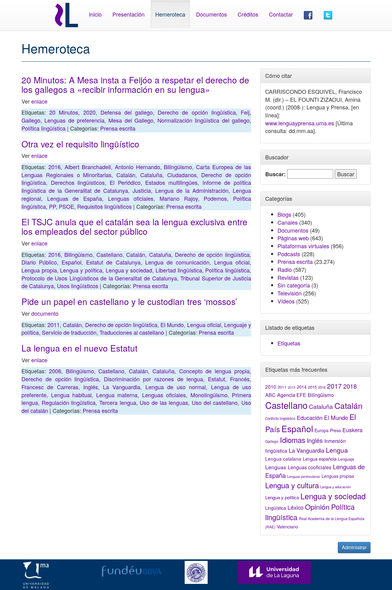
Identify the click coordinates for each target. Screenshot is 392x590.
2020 (89, 112)
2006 (55, 371)
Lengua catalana (283, 458)
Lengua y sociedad (129, 270)
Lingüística (275, 507)
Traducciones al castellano (132, 332)
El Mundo (172, 325)
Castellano (109, 254)
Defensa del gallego (126, 112)
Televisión (289, 293)
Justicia (142, 190)
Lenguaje (346, 459)
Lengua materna (117, 395)
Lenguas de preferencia (74, 120)
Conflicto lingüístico (280, 418)
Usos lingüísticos (77, 286)
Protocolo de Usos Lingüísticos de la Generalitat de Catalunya (99, 278)
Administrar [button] (354, 547)
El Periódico (125, 182)
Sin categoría (293, 285)
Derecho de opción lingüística (197, 112)
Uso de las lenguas (164, 402)
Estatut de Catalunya (113, 262)
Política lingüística (43, 128)
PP (52, 206)
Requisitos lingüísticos (104, 206)
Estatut (216, 379)
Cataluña (151, 175)
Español (71, 262)
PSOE (66, 206)
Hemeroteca (170, 14)
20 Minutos (63, 112)
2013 (291, 387)
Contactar (281, 14)
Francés (240, 379)
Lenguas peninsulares (303, 476)
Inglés (90, 387)
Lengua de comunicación (177, 262)
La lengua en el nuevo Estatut (79, 348)
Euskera (352, 430)
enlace (39, 101)
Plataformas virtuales (303, 246)
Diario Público (39, 262)
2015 (312, 387)
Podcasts (288, 254)
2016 (54, 167)
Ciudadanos (182, 175)
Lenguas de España (74, 198)
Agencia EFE (291, 394)
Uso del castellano (215, 402)
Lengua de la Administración (191, 190)
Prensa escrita (117, 128)
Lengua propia (39, 270)
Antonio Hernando (137, 167)
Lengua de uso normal (175, 387)
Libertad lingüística (179, 270)
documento (44, 313)
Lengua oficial (232, 262)
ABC (270, 394)
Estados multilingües (171, 182)
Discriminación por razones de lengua (153, 379)
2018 (350, 386)
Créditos (248, 14)
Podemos (215, 198)
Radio (284, 269)
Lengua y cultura (292, 485)
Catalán (125, 175)
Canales (287, 222)
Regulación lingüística (69, 402)
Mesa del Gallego (130, 120)
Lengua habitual (71, 395)
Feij (245, 112)
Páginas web (293, 238)
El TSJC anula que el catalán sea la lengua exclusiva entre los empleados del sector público (134, 226)
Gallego (30, 120)
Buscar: (275, 174)
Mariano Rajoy (179, 198)
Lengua (337, 450)
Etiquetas (288, 343)
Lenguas (275, 467)
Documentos (211, 14)
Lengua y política (81, 270)
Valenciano (287, 526)
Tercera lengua (117, 402)
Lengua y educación (335, 486)
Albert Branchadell (88, 167)
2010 (270, 386)
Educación (309, 417)
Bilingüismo (178, 167)
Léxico (295, 507)
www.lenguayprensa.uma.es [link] (299, 123)
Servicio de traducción (69, 332)
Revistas (288, 277)
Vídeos (286, 301)
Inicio (95, 14)
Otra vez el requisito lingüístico (80, 144)
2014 (302, 387)
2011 (53, 325)
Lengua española (320, 458)
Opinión (317, 506)
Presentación (128, 14)
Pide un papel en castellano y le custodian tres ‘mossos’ (129, 301)
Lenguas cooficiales (309, 467)
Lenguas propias (338, 476)
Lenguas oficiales (131, 198)
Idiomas (292, 439)
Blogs (284, 214)
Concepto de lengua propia (214, 371)
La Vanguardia (121, 387)
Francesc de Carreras (49, 387)
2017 (334, 385)
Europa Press (328, 430)
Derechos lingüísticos (78, 182)
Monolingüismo (209, 395)
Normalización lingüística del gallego (203, 120)
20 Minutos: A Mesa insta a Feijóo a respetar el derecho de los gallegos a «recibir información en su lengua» (135, 84)
